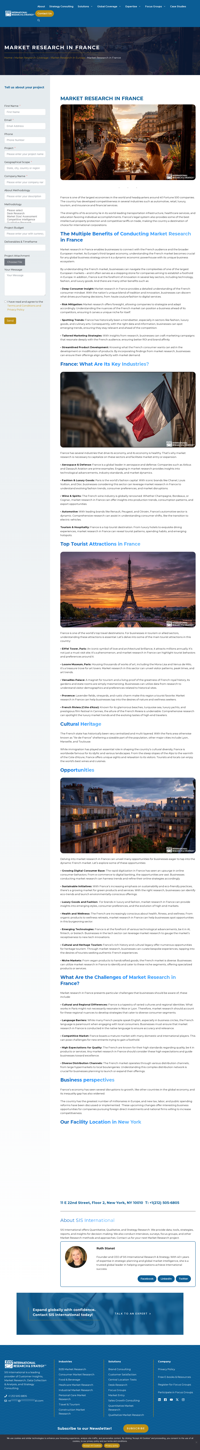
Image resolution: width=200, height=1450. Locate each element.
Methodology (13, 204)
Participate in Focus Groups (175, 1392)
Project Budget (14, 227)
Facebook (147, 1278)
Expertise (131, 6)
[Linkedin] (159, 1399)
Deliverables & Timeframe (20, 241)
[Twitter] (177, 1399)
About (41, 6)
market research (103, 1051)
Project (8, 148)
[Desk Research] (25, 213)
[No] (196, 1442)
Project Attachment (17, 255)
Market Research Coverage (31, 57)
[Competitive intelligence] (25, 219)
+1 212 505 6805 (17, 1396)
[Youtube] (171, 1399)
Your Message (13, 269)
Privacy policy (111, 1445)
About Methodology (17, 190)
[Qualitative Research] (25, 222)
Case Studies (178, 6)
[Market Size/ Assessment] (25, 216)
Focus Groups (153, 6)
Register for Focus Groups (174, 1384)
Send (10, 320)
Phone (8, 134)
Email (8, 120)
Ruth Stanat (105, 1248)
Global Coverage (107, 6)
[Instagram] (183, 1399)
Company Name (14, 176)
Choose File (14, 262)
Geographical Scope (17, 162)
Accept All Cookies (92, 1445)
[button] (38, 20)
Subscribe (136, 1428)
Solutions (83, 6)
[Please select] (25, 210)
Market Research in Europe (68, 57)
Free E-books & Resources (174, 1377)
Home (8, 57)
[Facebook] (165, 1399)
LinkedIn (166, 1278)
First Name (11, 105)
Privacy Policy (166, 1369)
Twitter (183, 1278)
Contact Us (44, 13)
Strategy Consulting (61, 6)
